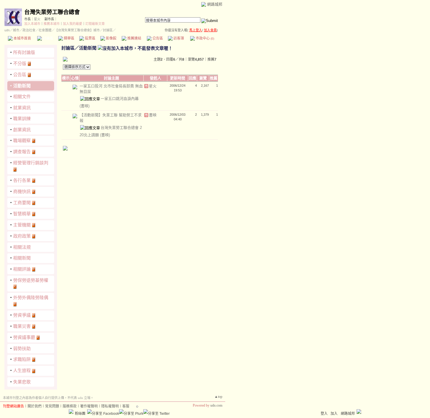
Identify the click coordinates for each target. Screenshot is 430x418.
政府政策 (22, 235)
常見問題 (52, 406)
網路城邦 (214, 4)
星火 (37, 19)
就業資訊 (22, 107)
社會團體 (45, 30)
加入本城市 (32, 23)
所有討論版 (24, 52)
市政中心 (204, 38)
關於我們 (34, 406)
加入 (334, 414)
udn (7, 30)
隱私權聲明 (110, 406)
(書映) (85, 106)
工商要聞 (22, 202)
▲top (218, 397)
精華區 (68, 38)
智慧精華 (22, 213)
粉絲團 (80, 414)
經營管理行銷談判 (30, 162)
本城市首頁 (22, 38)
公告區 (157, 38)
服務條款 (70, 406)
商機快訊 (22, 191)
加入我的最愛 (72, 23)
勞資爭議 (22, 315)
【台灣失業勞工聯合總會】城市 (77, 30)
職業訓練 (22, 118)
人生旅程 (22, 370)
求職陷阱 (22, 359)
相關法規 (22, 247)
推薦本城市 (52, 23)
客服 (125, 406)
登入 (324, 414)
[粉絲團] (71, 411)
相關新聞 (22, 257)
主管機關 (22, 224)
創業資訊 (22, 129)
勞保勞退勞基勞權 (30, 280)
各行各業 (22, 180)
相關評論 (22, 269)
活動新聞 (22, 85)
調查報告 (22, 151)
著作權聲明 (89, 406)
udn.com (216, 405)
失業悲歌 (22, 381)
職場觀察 (22, 140)
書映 (152, 115)
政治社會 (29, 30)
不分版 (19, 63)
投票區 (89, 38)
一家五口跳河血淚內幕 (120, 98)
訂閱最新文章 (95, 23)
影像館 (110, 38)
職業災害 (22, 326)
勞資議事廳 (24, 337)
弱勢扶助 (22, 348)
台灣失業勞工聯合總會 (52, 12)
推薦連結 (133, 38)
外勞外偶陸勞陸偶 (30, 297)
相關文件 (22, 96)
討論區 (47, 38)
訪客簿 (178, 38)
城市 (16, 30)
